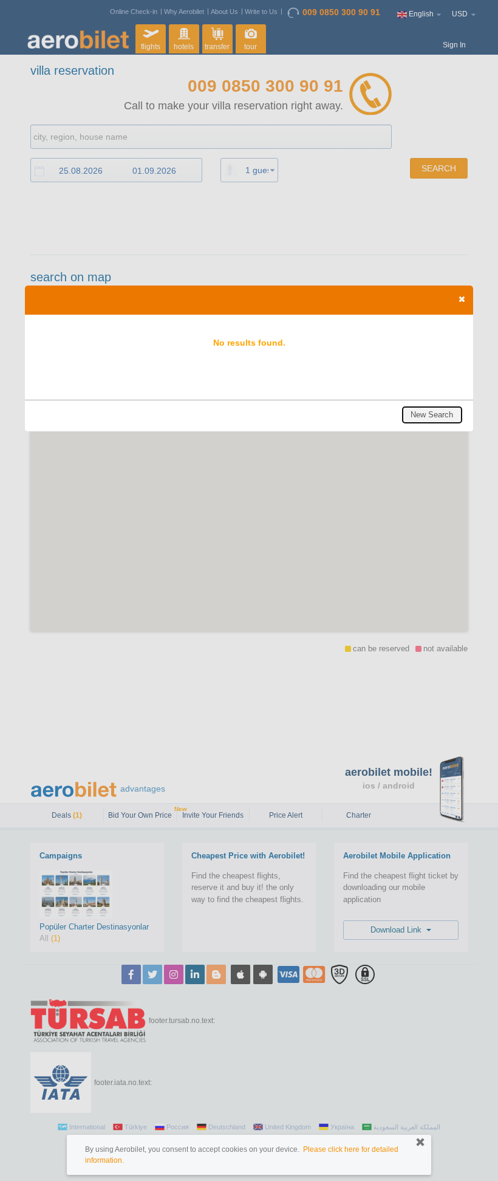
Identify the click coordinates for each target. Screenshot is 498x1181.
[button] (461, 299)
